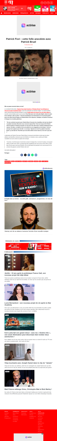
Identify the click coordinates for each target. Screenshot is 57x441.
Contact (7, 413)
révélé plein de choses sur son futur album (38, 112)
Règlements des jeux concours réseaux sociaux (41, 418)
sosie (40, 161)
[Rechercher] (48, 2)
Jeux (51, 13)
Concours (15, 418)
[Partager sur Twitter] (25, 155)
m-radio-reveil (45, 161)
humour (12, 161)
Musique (38, 13)
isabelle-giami (8, 162)
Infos (14, 414)
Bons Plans (16, 413)
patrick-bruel (7, 161)
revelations (30, 161)
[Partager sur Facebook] (21, 155)
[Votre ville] (42, 2)
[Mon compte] (51, 2)
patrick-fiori (25, 161)
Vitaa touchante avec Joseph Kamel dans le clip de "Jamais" (28, 363)
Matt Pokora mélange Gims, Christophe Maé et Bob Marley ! (28, 389)
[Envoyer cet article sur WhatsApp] (32, 155)
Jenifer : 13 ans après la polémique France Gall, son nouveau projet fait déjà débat (25, 274)
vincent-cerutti (18, 161)
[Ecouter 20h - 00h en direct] (28, 246)
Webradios (7, 13)
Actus (32, 13)
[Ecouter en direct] (45, 2)
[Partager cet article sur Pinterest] (28, 155)
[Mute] (22, 8)
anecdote (36, 161)
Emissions (15, 13)
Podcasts (45, 13)
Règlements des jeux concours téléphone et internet (41, 433)
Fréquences (24, 13)
